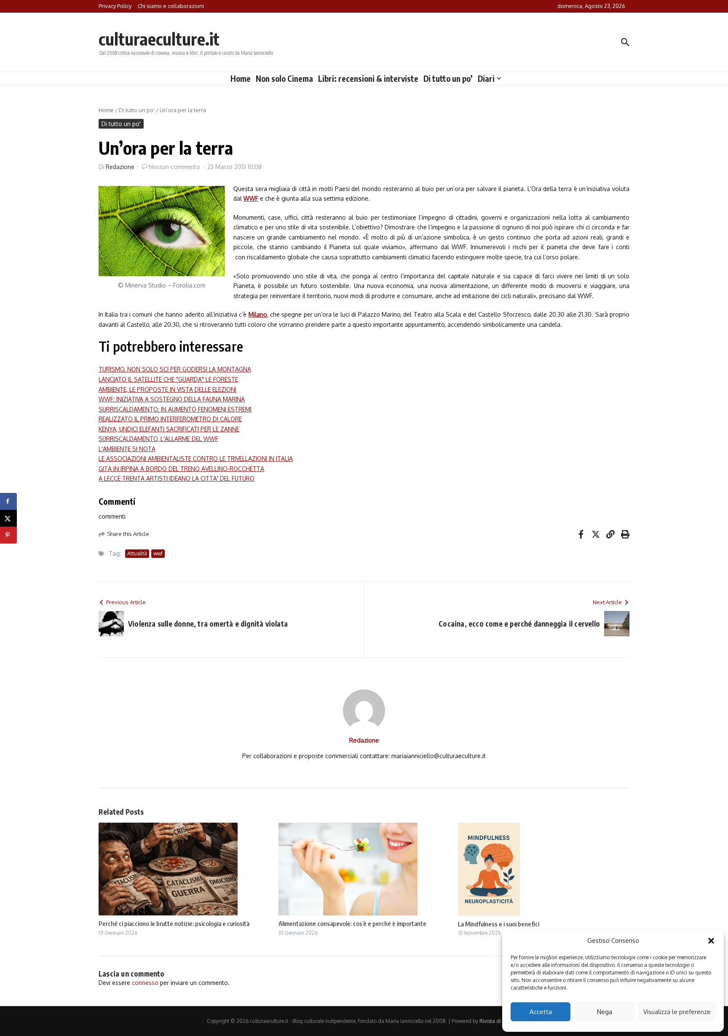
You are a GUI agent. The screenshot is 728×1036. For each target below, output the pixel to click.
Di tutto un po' (137, 110)
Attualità (137, 553)
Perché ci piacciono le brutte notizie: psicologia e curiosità (174, 923)
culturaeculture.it (159, 38)
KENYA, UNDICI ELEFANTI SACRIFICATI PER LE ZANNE (169, 429)
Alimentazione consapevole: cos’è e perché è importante (352, 923)
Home (240, 78)
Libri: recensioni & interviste (368, 78)
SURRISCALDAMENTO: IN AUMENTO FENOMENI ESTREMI (175, 409)
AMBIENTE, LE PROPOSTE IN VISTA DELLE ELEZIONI (167, 389)
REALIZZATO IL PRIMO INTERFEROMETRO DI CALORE (170, 418)
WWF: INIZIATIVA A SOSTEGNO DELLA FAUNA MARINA (172, 399)
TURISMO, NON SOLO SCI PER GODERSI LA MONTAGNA (175, 369)
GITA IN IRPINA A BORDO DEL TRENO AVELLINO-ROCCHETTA (181, 468)
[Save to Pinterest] (8, 535)
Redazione (120, 166)
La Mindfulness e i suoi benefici (498, 924)
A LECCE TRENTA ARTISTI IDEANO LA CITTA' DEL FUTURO (176, 478)
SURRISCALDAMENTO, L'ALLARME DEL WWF (158, 438)
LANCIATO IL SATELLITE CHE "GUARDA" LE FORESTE (168, 379)
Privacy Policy (115, 6)
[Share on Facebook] (8, 501)
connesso (145, 982)
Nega (604, 1012)
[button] (711, 940)
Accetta (541, 1012)
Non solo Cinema (284, 78)
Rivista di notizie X (500, 1021)
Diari (486, 78)
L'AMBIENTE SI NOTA (127, 448)
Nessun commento (174, 166)
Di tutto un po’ (448, 78)
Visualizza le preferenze (677, 1012)
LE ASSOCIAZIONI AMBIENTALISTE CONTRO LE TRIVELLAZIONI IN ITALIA (196, 458)
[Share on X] (8, 518)
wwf (158, 553)
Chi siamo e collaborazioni (171, 6)
